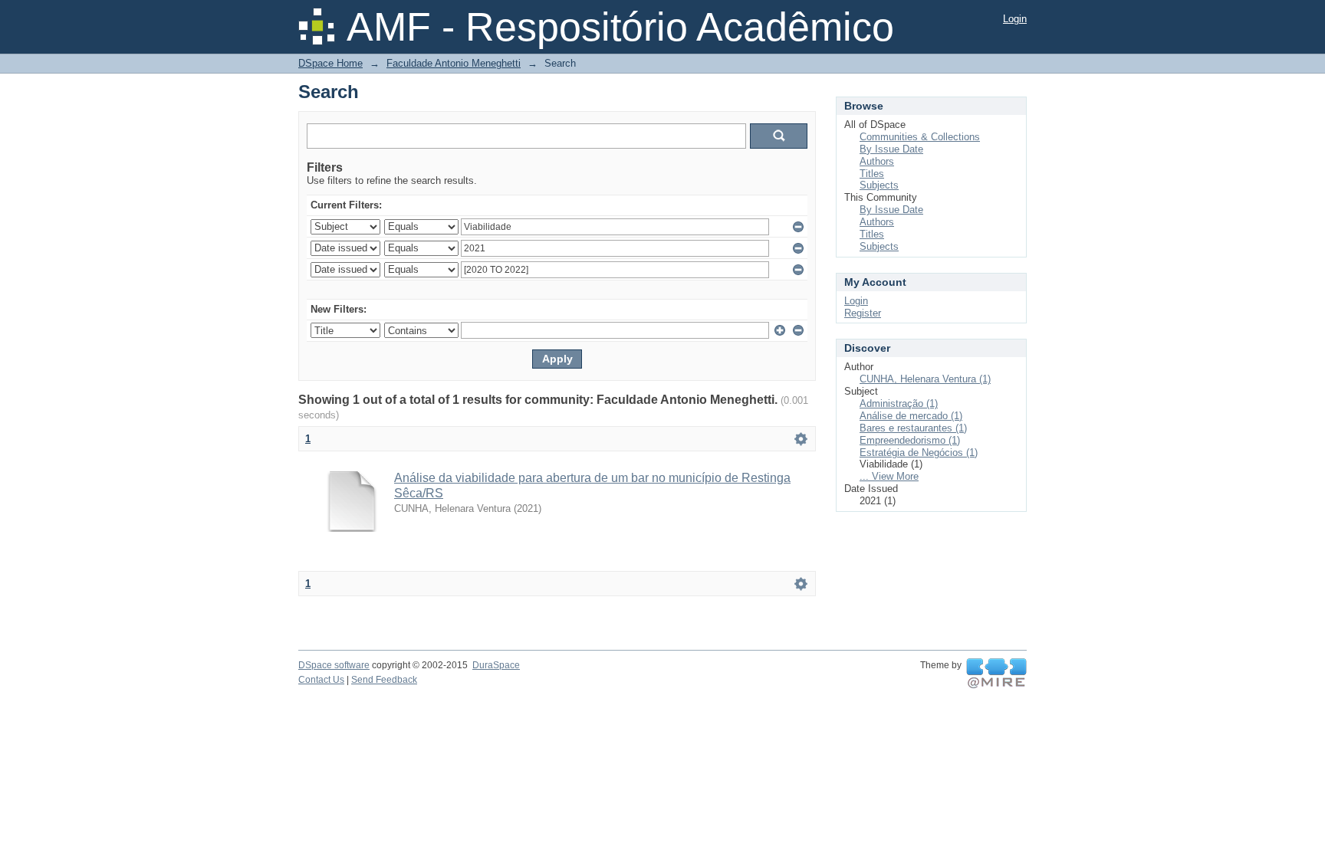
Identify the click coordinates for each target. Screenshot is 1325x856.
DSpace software (334, 665)
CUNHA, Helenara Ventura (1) (925, 379)
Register (862, 313)
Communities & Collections (920, 137)
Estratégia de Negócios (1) (919, 452)
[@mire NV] (996, 673)
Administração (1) (899, 403)
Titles (872, 173)
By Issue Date (891, 149)
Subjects (879, 185)
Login (1015, 19)
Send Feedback (384, 679)
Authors (877, 161)
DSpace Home (330, 63)
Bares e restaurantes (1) (913, 428)
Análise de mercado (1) (911, 415)
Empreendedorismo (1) (910, 440)
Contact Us (321, 679)
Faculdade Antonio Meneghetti (453, 63)
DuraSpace (496, 665)
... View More (889, 476)
